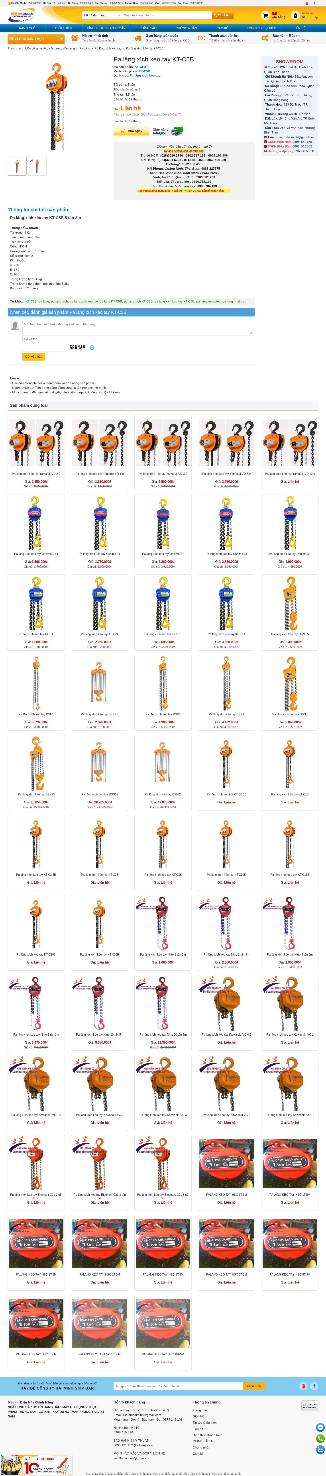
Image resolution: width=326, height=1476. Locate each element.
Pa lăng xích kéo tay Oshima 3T (226, 553)
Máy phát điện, (114, 1473)
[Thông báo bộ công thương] (309, 1405)
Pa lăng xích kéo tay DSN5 (289, 714)
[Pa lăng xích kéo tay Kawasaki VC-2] (99, 1083)
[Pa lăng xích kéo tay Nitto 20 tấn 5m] (163, 1003)
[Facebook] (314, 3)
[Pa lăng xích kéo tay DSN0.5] (290, 603)
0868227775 (116, 3)
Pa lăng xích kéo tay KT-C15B (289, 874)
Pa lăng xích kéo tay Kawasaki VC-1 (290, 1034)
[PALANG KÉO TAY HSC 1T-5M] (290, 1163)
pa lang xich (59, 301)
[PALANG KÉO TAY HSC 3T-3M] (163, 1243)
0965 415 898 (304, 151)
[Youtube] (307, 3)
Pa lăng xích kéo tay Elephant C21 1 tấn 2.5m (36, 1196)
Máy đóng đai (94, 1473)
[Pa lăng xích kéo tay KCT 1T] (36, 603)
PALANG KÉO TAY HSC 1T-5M (290, 1194)
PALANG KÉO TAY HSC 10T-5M (163, 1354)
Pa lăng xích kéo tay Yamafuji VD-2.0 (36, 473)
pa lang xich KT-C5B (138, 301)
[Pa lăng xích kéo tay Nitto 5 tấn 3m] (36, 1003)
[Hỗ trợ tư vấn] (320, 1438)
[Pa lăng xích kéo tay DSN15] (99, 763)
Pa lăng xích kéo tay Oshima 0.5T (36, 553)
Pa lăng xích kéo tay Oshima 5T (290, 553)
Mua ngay (135, 131)
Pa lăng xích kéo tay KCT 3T (163, 634)
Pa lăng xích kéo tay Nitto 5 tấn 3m (36, 1034)
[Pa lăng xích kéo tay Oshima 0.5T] (36, 522)
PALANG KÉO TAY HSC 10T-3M (100, 1354)
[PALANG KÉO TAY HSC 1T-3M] (226, 1163)
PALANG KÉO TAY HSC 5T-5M (36, 1354)
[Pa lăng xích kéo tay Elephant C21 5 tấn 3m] (163, 1163)
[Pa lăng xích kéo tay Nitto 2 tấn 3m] (226, 923)
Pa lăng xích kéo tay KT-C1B (290, 794)
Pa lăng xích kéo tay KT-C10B (226, 874)
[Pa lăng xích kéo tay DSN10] (36, 763)
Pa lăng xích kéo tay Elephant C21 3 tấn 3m (100, 1196)
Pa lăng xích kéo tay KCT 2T (99, 634)
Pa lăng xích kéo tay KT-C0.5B (226, 794)
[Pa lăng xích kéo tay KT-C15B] (290, 843)
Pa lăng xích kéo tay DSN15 (99, 794)
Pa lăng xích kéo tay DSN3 (226, 714)
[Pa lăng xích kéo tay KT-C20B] (36, 923)
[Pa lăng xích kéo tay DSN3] (226, 683)
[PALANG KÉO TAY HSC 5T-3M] (290, 1243)
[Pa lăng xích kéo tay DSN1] (36, 683)
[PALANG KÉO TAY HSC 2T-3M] (36, 1243)
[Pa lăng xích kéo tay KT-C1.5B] (36, 843)
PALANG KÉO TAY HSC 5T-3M (290, 1274)
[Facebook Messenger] (320, 1427)
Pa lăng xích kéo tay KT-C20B (36, 954)
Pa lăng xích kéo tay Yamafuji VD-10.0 (290, 473)
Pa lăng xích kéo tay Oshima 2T (163, 553)
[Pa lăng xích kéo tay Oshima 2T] (163, 522)
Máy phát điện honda (137, 1473)
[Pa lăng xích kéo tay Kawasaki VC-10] (290, 1083)
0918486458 (59, 3)
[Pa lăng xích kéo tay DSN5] (290, 683)
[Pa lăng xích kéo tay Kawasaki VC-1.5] (36, 1083)
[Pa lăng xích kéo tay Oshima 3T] (226, 522)
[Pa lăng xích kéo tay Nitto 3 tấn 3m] (290, 923)
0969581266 (169, 3)
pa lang (44, 301)
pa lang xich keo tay (84, 301)
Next (101, 105)
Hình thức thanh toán (106, 28)
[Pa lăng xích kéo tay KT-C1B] (290, 763)
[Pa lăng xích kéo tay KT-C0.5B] (226, 763)
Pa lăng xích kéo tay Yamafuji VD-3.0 (163, 473)
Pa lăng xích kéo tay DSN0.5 (290, 634)
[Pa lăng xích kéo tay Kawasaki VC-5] (226, 1083)
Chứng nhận (186, 28)
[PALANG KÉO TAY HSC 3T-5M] (226, 1243)
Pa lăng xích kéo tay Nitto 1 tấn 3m (163, 954)
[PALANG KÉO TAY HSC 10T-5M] (163, 1323)
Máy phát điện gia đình (167, 1473)
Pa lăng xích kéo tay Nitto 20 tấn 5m (163, 1034)
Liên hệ (300, 28)
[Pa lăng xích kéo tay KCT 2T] (99, 603)
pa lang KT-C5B (111, 301)
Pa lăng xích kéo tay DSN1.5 (99, 714)
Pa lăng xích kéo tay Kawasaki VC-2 (99, 1115)
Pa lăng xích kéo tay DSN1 (36, 714)
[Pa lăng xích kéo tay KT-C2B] (99, 843)
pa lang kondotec (208, 301)
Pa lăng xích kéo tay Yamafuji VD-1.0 (99, 473)
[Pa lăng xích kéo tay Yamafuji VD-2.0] (36, 442)
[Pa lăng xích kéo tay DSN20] (163, 763)
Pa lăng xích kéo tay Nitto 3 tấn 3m (290, 954)
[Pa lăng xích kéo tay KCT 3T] (163, 603)
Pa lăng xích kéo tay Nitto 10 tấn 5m (99, 1034)
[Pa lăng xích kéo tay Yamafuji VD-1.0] (99, 442)
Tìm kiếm (224, 15)
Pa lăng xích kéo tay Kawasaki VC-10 (289, 1115)
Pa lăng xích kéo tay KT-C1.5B (36, 874)
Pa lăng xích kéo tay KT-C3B (163, 874)
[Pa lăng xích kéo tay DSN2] (163, 683)
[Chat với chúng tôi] (320, 1449)
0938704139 (196, 3)
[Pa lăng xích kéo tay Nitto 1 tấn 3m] (163, 923)
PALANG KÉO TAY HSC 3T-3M (163, 1274)
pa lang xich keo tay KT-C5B (174, 301)
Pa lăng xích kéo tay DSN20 (163, 794)
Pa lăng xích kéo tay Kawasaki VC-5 (226, 1115)
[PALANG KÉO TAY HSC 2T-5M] (99, 1243)
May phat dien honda (196, 1473)
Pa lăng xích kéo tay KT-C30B (99, 954)
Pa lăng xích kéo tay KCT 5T (226, 634)
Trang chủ (26, 28)
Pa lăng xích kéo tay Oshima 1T (99, 553)
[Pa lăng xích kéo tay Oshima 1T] (99, 522)
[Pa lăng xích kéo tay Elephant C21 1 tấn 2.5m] (36, 1163)
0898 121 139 (302, 141)
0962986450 (86, 3)
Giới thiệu (63, 28)
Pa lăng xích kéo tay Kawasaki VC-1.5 (36, 1115)
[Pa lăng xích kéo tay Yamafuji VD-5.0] (226, 442)
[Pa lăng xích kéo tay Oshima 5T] (290, 522)
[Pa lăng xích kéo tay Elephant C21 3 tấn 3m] (99, 1163)
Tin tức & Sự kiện (261, 28)
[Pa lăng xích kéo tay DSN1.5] (99, 683)
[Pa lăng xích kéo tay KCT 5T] (226, 603)
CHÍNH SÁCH (149, 28)
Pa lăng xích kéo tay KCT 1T (36, 634)
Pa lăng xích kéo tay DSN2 (163, 714)
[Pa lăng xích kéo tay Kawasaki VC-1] (290, 1003)
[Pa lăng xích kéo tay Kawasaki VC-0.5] (226, 1003)
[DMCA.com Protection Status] (307, 1417)
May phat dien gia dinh (226, 1473)
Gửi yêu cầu (254, 1386)
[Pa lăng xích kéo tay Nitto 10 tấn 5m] (99, 1003)
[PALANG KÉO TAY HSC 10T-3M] (99, 1323)
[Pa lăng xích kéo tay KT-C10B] (226, 843)
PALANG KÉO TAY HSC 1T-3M (226, 1194)
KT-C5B (31, 301)
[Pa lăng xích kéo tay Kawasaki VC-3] (163, 1083)
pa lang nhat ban (234, 301)
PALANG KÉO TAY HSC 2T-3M (36, 1274)
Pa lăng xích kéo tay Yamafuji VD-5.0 (226, 473)
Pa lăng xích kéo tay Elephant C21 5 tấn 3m (163, 1196)
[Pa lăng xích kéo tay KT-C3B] (163, 843)
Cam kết (223, 28)
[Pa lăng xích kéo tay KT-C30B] (99, 923)
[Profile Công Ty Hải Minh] (36, 1464)
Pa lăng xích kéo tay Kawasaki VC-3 (163, 1115)
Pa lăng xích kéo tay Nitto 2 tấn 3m (226, 954)
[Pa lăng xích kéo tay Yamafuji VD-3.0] (163, 442)
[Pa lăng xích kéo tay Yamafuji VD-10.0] (290, 442)
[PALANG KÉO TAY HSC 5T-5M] (36, 1323)
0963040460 (146, 3)
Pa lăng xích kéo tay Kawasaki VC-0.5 (226, 1034)
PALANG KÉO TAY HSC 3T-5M (226, 1274)
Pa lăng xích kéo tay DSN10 (36, 794)
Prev (13, 105)
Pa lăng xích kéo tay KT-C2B (99, 874)
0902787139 (34, 3)
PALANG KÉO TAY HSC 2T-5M (99, 1274)
